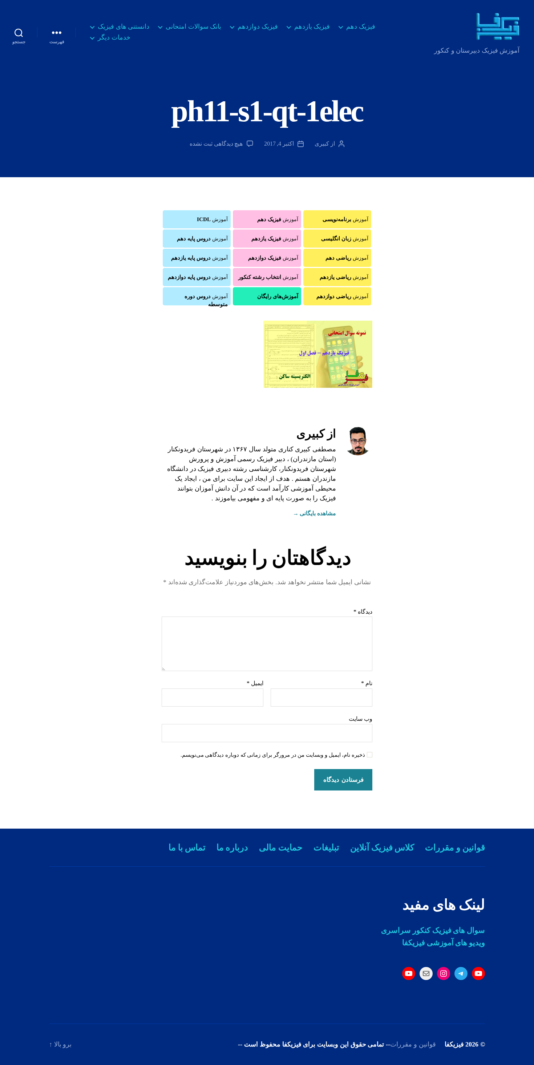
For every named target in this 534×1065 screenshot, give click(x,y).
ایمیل (255, 683)
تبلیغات (326, 847)
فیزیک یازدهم (312, 26)
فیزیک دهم (360, 26)
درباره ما (232, 847)
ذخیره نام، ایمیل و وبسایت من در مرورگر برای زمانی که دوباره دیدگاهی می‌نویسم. (273, 755)
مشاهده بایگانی (314, 513)
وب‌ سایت (360, 719)
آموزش (345, 219)
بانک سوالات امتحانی (193, 26)
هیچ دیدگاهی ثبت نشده (216, 144)
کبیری (322, 144)
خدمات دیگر (114, 37)
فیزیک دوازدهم (258, 26)
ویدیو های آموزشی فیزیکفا (443, 942)
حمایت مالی (280, 847)
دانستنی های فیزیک (123, 26)
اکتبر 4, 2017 (279, 144)
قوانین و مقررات (455, 847)
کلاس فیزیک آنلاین (382, 847)
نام (366, 683)
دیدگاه (362, 612)
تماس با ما (187, 847)
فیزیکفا (454, 1044)
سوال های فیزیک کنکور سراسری (433, 930)
